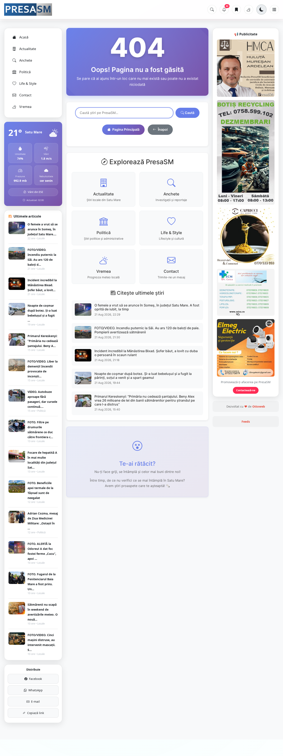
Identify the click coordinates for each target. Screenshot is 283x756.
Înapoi (163, 129)
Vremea (25, 106)
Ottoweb (258, 406)
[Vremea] (248, 9)
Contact (25, 95)
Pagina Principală (125, 129)
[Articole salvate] (236, 9)
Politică (25, 72)
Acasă (23, 37)
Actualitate (27, 49)
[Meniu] (274, 9)
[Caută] (211, 9)
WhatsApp (35, 690)
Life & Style (27, 83)
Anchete (25, 60)
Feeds (246, 421)
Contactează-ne (245, 390)
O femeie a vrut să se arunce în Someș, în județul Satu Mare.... (43, 229)
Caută (189, 113)
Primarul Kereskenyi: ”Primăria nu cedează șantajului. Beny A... (43, 341)
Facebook (35, 679)
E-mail (35, 701)
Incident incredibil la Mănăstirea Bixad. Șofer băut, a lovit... (42, 285)
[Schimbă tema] (261, 9)
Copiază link (35, 713)
